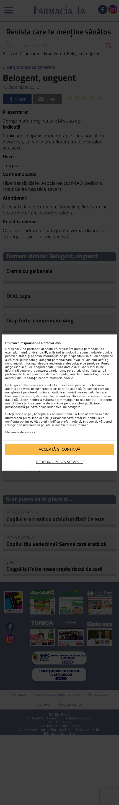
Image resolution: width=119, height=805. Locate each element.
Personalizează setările (59, 462)
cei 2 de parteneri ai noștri (34, 348)
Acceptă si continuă (59, 449)
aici (32, 432)
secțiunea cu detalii (40, 374)
